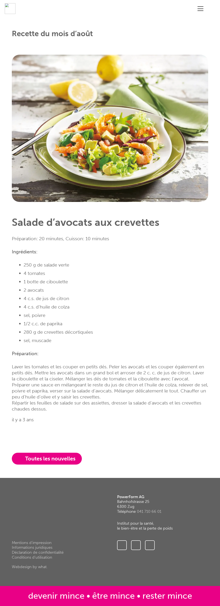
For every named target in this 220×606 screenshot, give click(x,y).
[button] (200, 9)
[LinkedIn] (150, 545)
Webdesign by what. (29, 566)
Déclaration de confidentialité (38, 552)
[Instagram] (122, 545)
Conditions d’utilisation (32, 557)
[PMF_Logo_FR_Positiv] (10, 8)
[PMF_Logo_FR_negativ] (27, 504)
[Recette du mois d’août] (110, 57)
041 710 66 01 (149, 511)
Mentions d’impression (32, 542)
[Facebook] (136, 545)
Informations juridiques (32, 547)
